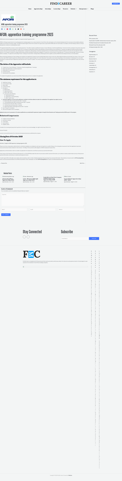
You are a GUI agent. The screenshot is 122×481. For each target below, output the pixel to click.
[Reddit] (21, 29)
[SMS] (18, 29)
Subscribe (94, 238)
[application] (76, 9)
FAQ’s (91, 322)
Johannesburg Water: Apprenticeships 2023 (8, 179)
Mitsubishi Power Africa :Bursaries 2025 (97, 45)
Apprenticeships (12, 27)
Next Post (82, 163)
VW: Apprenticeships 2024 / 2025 (96, 47)
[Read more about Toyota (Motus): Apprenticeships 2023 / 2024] (67, 176)
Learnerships (91, 65)
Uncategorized (92, 67)
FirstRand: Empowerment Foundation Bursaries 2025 (100, 43)
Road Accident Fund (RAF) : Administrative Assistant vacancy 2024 (102, 41)
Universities (91, 70)
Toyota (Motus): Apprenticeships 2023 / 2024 (72, 179)
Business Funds (92, 59)
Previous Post (3, 163)
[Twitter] (4, 29)
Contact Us (91, 331)
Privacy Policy (91, 271)
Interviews (91, 63)
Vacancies (91, 72)
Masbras (70, 475)
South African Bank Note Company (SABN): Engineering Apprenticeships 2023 (52, 178)
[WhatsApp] (12, 29)
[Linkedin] (10, 29)
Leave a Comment (5, 27)
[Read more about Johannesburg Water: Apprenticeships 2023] (8, 176)
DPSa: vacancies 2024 (93, 38)
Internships (91, 61)
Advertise (91, 314)
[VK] (23, 29)
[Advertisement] (105, 23)
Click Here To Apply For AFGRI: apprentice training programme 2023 (13, 143)
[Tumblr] (15, 29)
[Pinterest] (7, 29)
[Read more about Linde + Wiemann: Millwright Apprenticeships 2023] (28, 176)
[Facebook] (2, 29)
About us (91, 304)
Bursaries (91, 57)
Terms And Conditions (91, 289)
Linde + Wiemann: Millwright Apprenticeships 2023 (30, 179)
